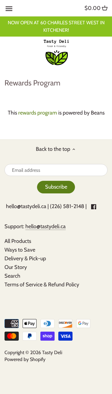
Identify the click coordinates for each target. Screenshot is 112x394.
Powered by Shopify (24, 359)
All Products (17, 241)
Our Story (15, 267)
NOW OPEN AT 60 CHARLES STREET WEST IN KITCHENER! (56, 26)
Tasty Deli (52, 352)
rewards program (37, 112)
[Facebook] (93, 206)
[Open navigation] (8, 8)
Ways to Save (19, 249)
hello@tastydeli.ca (26, 206)
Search (12, 276)
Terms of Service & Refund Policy (41, 284)
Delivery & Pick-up (25, 258)
